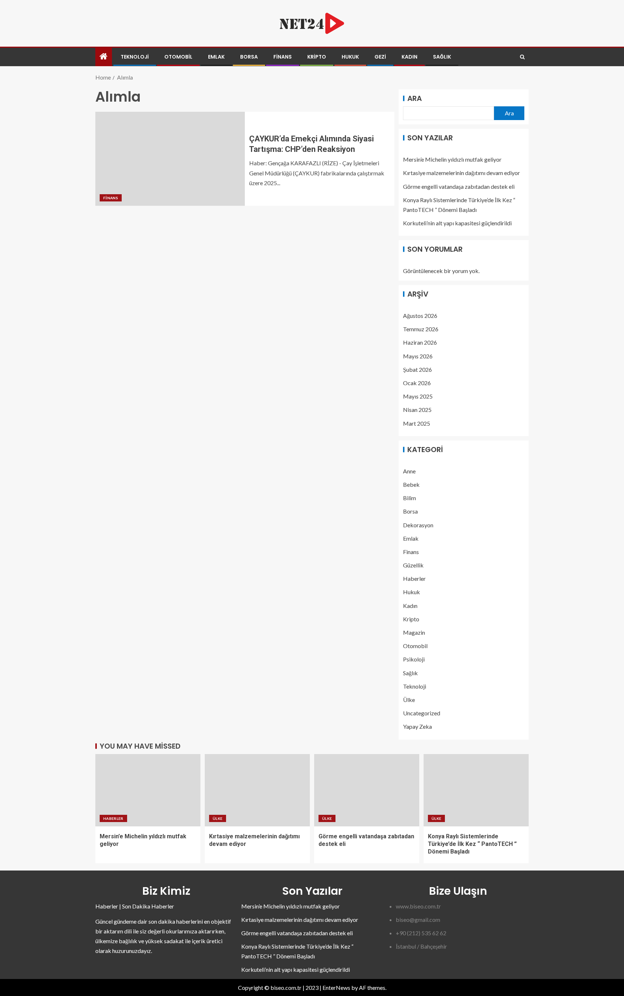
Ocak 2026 (417, 382)
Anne (409, 471)
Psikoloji (414, 659)
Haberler (414, 578)
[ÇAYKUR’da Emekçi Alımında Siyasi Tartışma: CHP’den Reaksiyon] (170, 159)
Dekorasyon (418, 525)
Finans (282, 56)
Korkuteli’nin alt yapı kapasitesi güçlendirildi (457, 223)
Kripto (316, 56)
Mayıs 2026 (418, 356)
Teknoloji (135, 56)
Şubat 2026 (417, 369)
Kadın (409, 56)
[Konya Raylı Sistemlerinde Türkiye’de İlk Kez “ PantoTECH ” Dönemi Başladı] (476, 790)
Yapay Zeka (417, 726)
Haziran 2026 (420, 342)
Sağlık (442, 56)
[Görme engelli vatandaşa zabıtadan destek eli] (366, 790)
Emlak (216, 56)
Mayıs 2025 (418, 396)
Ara (414, 98)
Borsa (249, 56)
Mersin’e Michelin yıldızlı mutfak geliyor (452, 159)
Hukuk (350, 56)
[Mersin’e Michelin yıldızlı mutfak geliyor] (147, 790)
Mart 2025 (416, 423)
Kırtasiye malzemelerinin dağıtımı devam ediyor (461, 172)
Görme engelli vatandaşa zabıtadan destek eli (459, 186)
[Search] (522, 57)
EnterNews (336, 987)
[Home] (104, 56)
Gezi (380, 56)
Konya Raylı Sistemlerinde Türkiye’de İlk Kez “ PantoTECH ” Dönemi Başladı (472, 844)
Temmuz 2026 (420, 328)
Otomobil (178, 56)
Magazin (414, 632)
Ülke (409, 699)
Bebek (411, 484)
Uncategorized (421, 713)
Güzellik (413, 565)
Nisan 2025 (417, 409)
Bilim (409, 497)
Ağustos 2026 (420, 315)
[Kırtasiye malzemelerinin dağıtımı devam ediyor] (257, 790)
